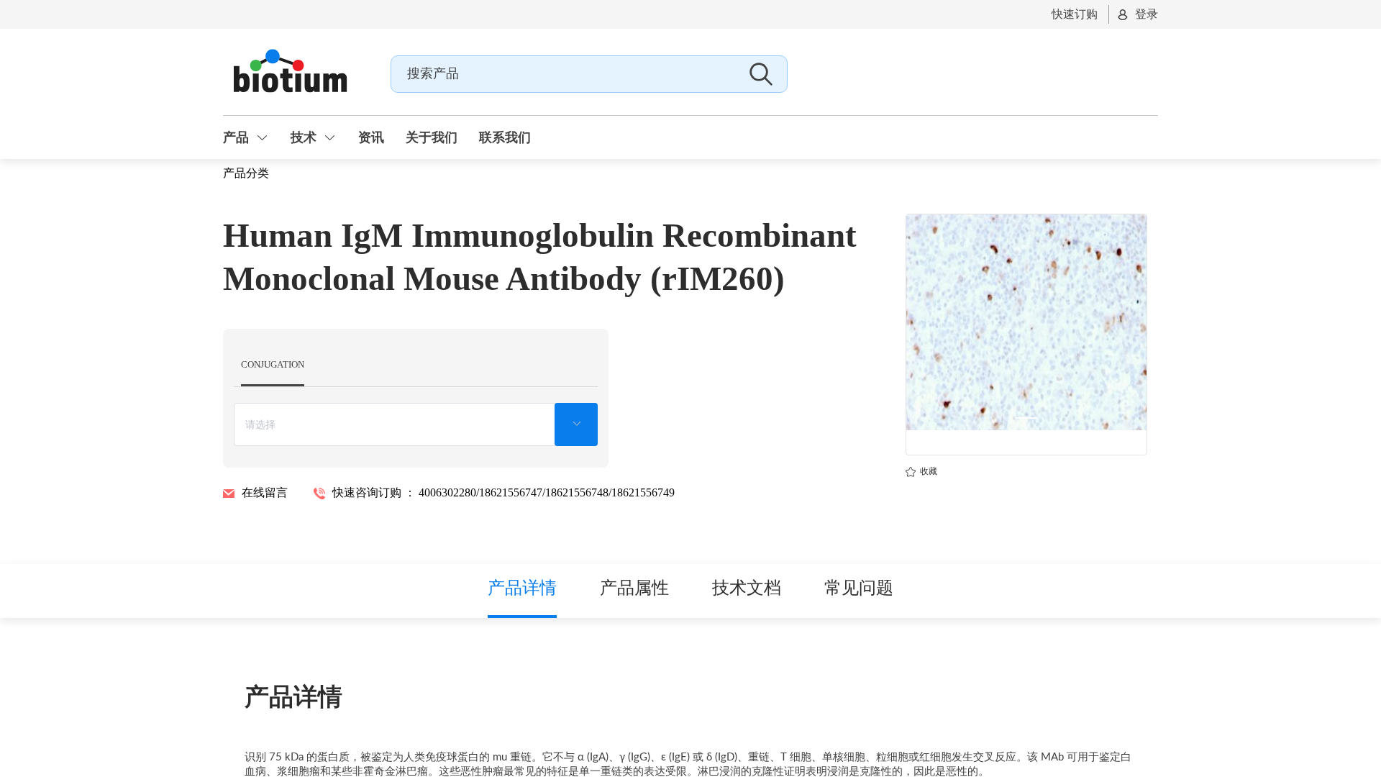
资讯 (371, 137)
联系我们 (505, 137)
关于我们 (431, 137)
